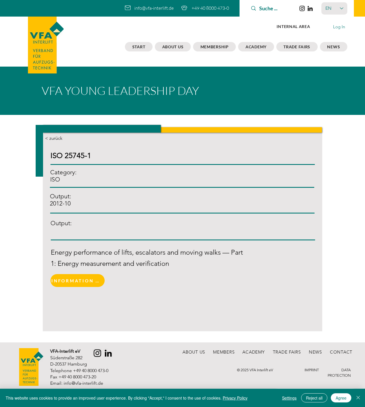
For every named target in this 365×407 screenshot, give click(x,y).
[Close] (358, 397)
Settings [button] (289, 398)
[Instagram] (302, 8)
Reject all (314, 398)
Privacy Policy (235, 398)
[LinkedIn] (310, 8)
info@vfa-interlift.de (154, 8)
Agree (341, 398)
